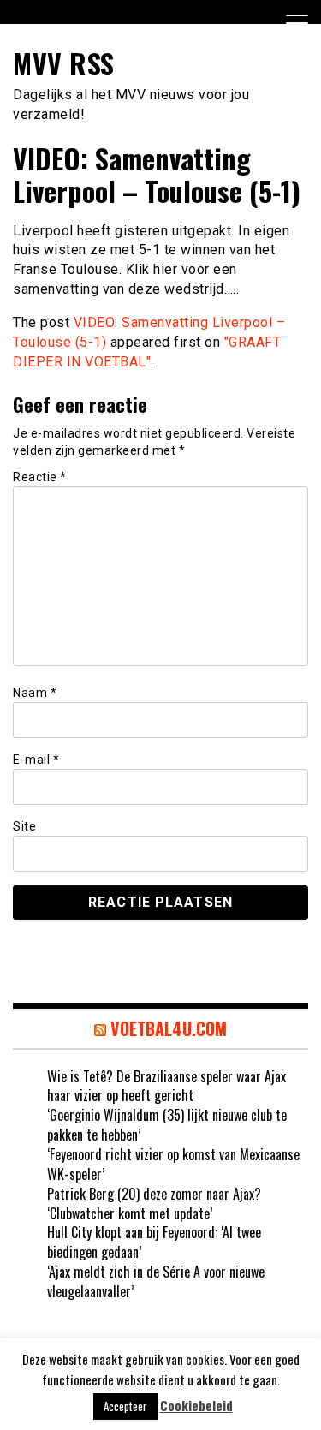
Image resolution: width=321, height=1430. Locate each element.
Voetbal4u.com (168, 1028)
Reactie (40, 477)
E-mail (36, 759)
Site (24, 826)
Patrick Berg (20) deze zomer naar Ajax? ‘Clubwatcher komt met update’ (154, 1203)
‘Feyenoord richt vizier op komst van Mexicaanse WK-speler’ (173, 1164)
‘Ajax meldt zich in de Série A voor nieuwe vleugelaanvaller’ (156, 1281)
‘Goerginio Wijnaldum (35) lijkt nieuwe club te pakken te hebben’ (167, 1125)
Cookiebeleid (196, 1406)
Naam (34, 693)
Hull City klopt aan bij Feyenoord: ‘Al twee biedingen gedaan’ (154, 1242)
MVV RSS (64, 63)
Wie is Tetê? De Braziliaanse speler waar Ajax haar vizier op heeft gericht (166, 1086)
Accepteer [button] (125, 1406)
